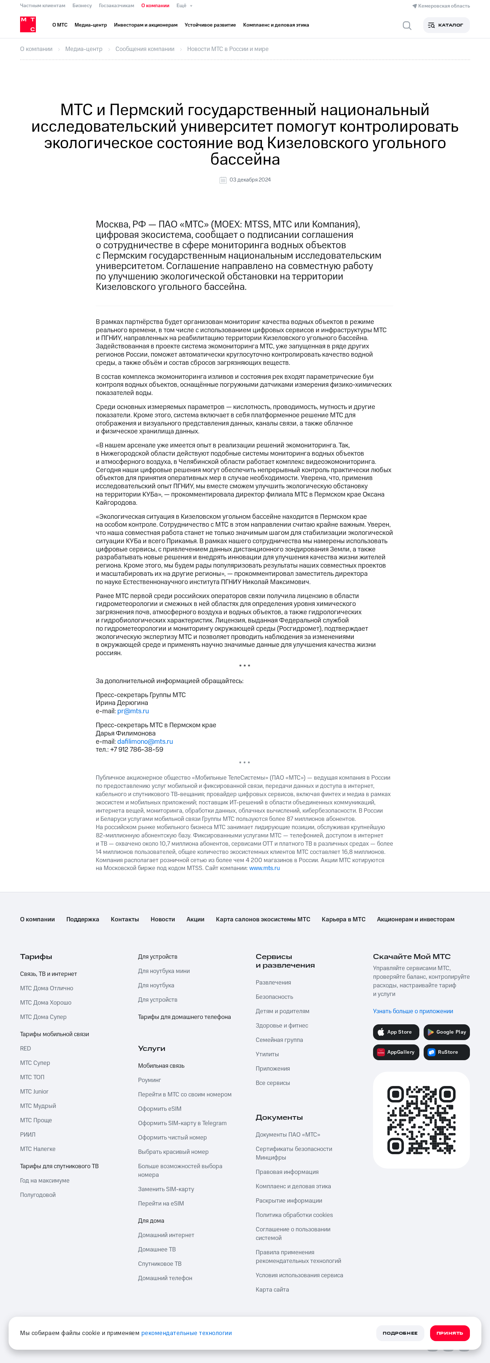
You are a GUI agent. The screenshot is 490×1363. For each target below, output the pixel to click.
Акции (195, 919)
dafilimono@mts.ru (145, 742)
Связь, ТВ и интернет (48, 974)
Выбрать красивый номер (173, 1152)
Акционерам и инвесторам (415, 919)
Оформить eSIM (160, 1109)
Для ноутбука (156, 985)
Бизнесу (82, 5)
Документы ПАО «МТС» (288, 1135)
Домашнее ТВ (157, 1249)
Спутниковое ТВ (160, 1264)
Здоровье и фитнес (282, 1025)
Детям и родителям (283, 1011)
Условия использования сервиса (299, 1275)
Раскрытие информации (289, 1201)
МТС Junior (34, 1091)
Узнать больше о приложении (413, 1011)
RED (25, 1048)
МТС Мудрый (38, 1106)
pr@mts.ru (133, 711)
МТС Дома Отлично (46, 988)
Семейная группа (279, 1040)
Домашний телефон (165, 1278)
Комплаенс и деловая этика (293, 1186)
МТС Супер (35, 1063)
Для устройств (158, 957)
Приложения (273, 1068)
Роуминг (149, 1080)
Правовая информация (287, 1172)
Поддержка (82, 919)
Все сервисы (273, 1083)
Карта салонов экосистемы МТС (263, 919)
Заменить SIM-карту (166, 1189)
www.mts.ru (264, 868)
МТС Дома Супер (43, 1017)
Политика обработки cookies (294, 1215)
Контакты (125, 919)
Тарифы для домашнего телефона (184, 1017)
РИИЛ (28, 1135)
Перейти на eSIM (161, 1203)
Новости (163, 919)
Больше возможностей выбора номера (180, 1170)
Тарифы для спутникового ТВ (59, 1166)
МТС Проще (36, 1120)
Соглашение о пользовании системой (293, 1233)
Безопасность (274, 997)
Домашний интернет (166, 1235)
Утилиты (267, 1054)
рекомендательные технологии (186, 1333)
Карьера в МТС (344, 919)
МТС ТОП (32, 1077)
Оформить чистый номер (172, 1137)
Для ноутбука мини (164, 971)
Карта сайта (272, 1290)
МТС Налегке (38, 1149)
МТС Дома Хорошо (45, 1002)
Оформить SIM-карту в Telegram (182, 1123)
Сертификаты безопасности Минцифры (294, 1153)
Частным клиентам (42, 5)
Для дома (151, 1221)
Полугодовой (38, 1195)
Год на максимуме (45, 1180)
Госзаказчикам (116, 5)
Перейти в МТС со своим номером (185, 1094)
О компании (155, 5)
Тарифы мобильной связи (54, 1034)
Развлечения (273, 982)
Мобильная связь (161, 1066)
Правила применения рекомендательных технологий (298, 1256)
